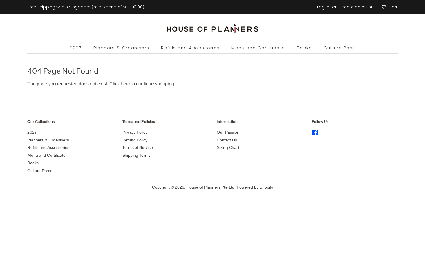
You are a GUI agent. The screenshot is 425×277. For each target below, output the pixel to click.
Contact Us (227, 140)
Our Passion (228, 132)
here (125, 83)
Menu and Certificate (258, 48)
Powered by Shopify (255, 187)
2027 (76, 48)
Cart (393, 7)
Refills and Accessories (190, 48)
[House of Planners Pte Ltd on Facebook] (315, 134)
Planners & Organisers (121, 48)
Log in (323, 7)
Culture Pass (339, 48)
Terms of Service (137, 147)
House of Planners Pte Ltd (210, 187)
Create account (355, 7)
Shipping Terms (136, 155)
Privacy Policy (134, 132)
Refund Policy (134, 140)
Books (304, 48)
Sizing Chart (228, 147)
